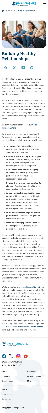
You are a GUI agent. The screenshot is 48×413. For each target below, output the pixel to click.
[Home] (3, 11)
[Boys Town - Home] (24, 4)
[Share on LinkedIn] (23, 67)
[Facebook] (4, 356)
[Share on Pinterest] (31, 67)
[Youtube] (26, 356)
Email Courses (7, 381)
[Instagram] (18, 356)
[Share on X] (14, 67)
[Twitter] (11, 356)
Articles (10, 11)
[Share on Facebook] (5, 67)
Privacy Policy (7, 394)
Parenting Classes (34, 376)
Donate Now (6, 399)
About (4, 390)
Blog (29, 381)
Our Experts (31, 372)
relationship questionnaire (29, 287)
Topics (4, 372)
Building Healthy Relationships (26, 11)
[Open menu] (44, 3)
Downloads (6, 376)
